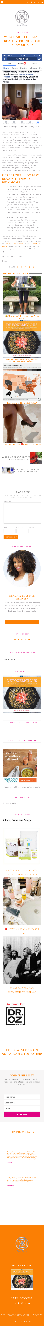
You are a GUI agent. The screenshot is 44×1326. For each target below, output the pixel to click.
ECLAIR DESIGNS (26, 1321)
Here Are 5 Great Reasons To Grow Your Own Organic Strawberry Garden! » (16, 458)
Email (19, 527)
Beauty (19, 33)
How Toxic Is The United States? (22, 403)
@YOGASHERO (32, 1054)
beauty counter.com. (14, 244)
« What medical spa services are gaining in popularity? (28, 470)
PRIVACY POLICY (37, 1314)
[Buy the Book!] (22, 1279)
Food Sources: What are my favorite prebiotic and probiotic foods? (22, 361)
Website (33, 527)
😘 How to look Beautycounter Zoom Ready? (22, 317)
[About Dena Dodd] (22, 568)
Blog (26, 33)
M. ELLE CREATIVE (30, 1315)
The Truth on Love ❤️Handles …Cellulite (22, 444)
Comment (9, 501)
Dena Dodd (22, 18)
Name (7, 527)
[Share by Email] (29, 267)
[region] (22, 1179)
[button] (22, 2)
